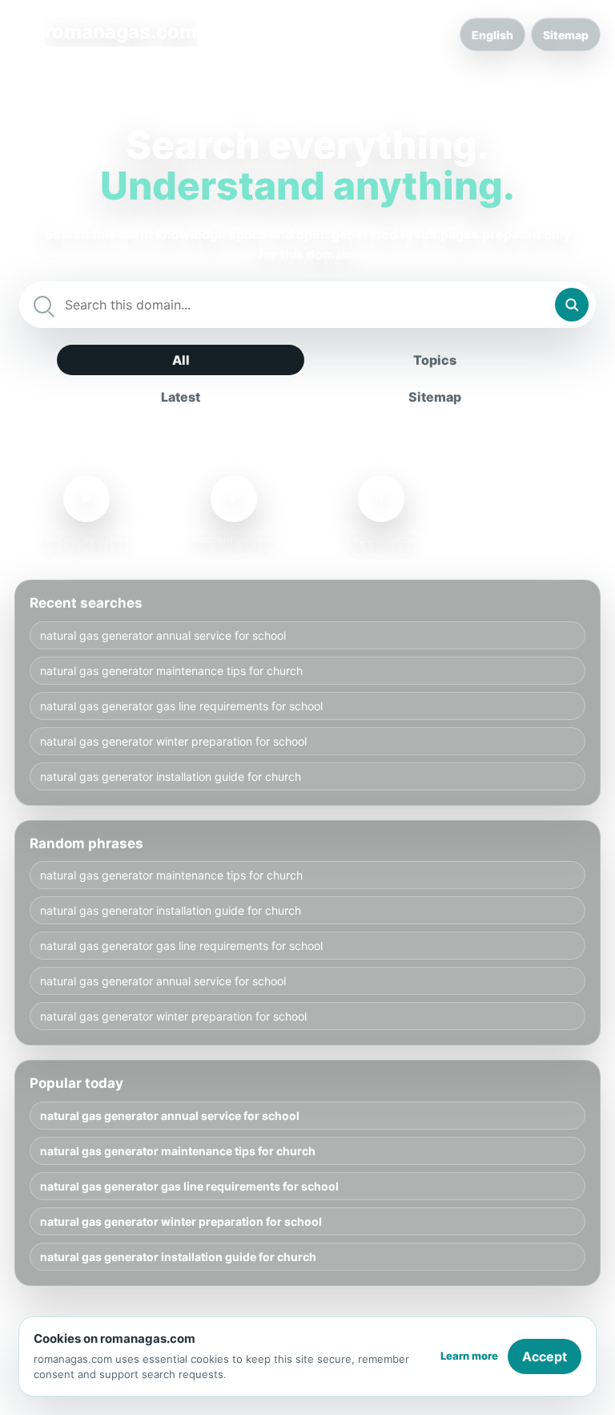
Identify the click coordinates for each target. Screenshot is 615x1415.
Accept (544, 1356)
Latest (180, 397)
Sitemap (566, 35)
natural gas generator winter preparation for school (173, 741)
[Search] (572, 304)
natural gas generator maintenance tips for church (171, 670)
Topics (434, 360)
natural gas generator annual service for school (163, 635)
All (181, 360)
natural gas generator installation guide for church (170, 776)
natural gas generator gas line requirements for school (181, 706)
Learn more (469, 1355)
